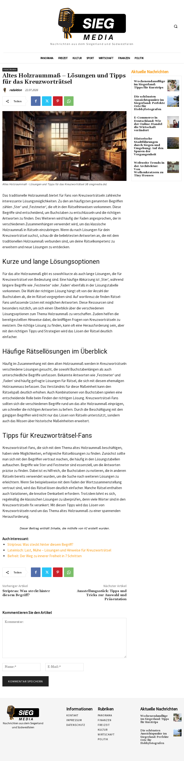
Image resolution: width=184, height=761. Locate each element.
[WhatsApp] (69, 101)
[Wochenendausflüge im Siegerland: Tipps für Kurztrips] (173, 86)
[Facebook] (35, 101)
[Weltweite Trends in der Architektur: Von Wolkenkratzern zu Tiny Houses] (173, 167)
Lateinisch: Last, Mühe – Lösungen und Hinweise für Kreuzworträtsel (59, 550)
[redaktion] (5, 90)
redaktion (15, 90)
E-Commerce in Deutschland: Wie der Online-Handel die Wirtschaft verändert (148, 124)
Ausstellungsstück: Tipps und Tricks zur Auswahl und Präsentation (101, 595)
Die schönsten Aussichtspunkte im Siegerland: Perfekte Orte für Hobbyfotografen (149, 103)
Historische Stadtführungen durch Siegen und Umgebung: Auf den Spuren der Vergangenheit (148, 146)
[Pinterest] (58, 101)
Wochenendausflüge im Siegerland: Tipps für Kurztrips (149, 84)
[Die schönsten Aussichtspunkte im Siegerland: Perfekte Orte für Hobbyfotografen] (173, 101)
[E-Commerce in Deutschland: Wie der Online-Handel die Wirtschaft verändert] (173, 122)
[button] (176, 26)
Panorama (10, 69)
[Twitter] (47, 101)
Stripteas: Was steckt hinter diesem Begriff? (40, 544)
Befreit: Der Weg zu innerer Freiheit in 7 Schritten (44, 556)
